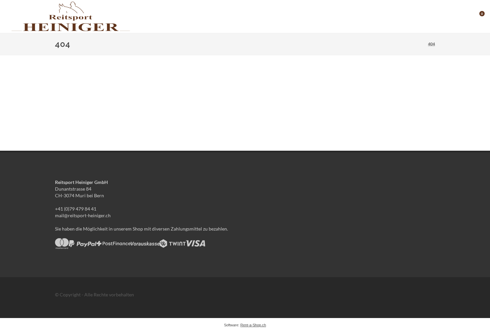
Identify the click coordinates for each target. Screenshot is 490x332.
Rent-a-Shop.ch (253, 325)
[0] (477, 15)
